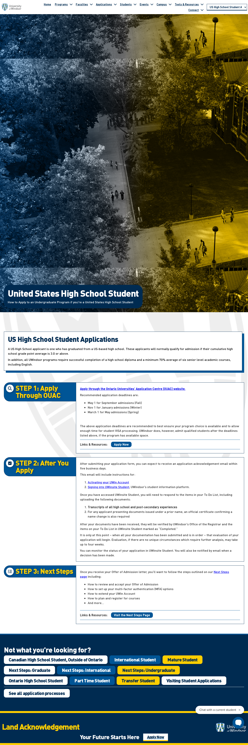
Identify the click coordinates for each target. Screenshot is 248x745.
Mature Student (182, 660)
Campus (162, 4)
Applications (104, 4)
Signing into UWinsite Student (108, 487)
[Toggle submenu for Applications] (115, 4)
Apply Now (121, 444)
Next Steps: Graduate (29, 670)
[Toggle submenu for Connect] (202, 10)
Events (144, 4)
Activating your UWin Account (108, 482)
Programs (61, 4)
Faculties (82, 4)
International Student (135, 660)
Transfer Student (138, 681)
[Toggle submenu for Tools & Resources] (202, 4)
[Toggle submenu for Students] (135, 4)
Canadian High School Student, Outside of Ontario (56, 660)
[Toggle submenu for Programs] (71, 4)
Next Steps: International (86, 670)
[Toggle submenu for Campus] (170, 4)
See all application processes (37, 693)
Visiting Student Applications (193, 681)
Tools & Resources (187, 4)
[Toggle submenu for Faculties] (91, 4)
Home (47, 4)
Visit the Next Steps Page (132, 615)
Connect (193, 10)
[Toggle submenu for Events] (152, 4)
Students (126, 4)
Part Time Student (92, 681)
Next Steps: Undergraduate (148, 670)
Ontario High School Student (36, 681)
